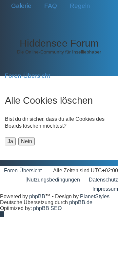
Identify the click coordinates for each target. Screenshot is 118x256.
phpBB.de (80, 202)
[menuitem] (19, 6)
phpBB (37, 196)
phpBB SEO (47, 208)
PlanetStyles (94, 196)
